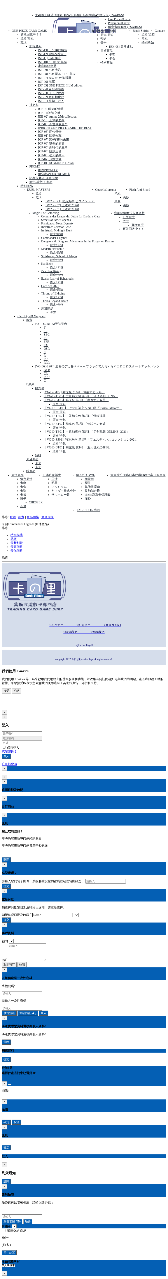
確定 (6, 1122)
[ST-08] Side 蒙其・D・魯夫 (57, 74)
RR (46, 359)
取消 (16, 1122)
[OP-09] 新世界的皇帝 (53, 124)
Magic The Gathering (45, 213)
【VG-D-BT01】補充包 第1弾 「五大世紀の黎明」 (78, 447)
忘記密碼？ (9, 751)
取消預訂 (9, 964)
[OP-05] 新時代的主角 (53, 147)
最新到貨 (16, 543)
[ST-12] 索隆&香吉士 (52, 54)
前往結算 (9, 1252)
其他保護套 (92, 487)
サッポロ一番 (60, 494)
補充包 (33, 105)
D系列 (30, 384)
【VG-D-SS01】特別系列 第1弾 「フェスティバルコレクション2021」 (91, 439)
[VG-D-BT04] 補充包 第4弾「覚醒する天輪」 (74, 392)
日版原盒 (129, 217)
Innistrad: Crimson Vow (56, 227)
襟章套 (89, 479)
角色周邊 (26, 479)
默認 (13, 517)
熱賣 (21, 517)
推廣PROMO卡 (48, 170)
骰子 (23, 498)
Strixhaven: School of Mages (59, 256)
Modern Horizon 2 (52, 249)
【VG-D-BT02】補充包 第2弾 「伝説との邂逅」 (76, 423)
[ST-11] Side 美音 (49, 58)
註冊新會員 (9, 764)
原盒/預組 (27, 38)
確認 (22, 964)
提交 (6, 886)
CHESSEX (36, 502)
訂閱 (6, 1181)
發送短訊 (9, 1013)
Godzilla (100, 189)
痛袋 (88, 498)
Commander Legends (54, 238)
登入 (6, 756)
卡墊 (23, 490)
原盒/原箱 (107, 35)
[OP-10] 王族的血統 (51, 120)
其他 (23, 506)
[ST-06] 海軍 (46, 81)
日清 (54, 479)
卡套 (112, 54)
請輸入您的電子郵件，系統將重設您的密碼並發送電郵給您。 (43, 881)
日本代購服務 (138, 475)
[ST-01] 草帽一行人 (51, 101)
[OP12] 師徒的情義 (50, 109)
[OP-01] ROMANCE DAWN (56, 163)
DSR (47, 348)
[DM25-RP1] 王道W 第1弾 (61, 209)
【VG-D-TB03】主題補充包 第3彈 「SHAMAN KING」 (81, 396)
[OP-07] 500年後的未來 (53, 139)
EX (46, 345)
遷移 (6, 1042)
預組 (103, 39)
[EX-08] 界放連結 (121, 46)
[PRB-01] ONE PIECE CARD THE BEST (65, 128)
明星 (54, 483)
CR (46, 373)
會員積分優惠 (119, 475)
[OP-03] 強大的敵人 (51, 155)
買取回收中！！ (31, 34)
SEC (46, 334)
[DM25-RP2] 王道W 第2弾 (61, 205)
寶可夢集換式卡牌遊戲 (129, 213)
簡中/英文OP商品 (40, 182)
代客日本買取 (156, 475)
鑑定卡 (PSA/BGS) (111, 15)
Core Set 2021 (50, 286)
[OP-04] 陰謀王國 (49, 151)
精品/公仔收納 (85, 475)
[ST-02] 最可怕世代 (51, 97)
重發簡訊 (27, 1013)
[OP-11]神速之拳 (49, 113)
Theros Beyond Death (54, 301)
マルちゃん (59, 487)
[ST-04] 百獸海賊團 (51, 89)
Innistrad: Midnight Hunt (56, 230)
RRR (47, 362)
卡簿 (23, 494)
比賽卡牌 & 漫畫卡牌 (43, 178)
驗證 (28, 1221)
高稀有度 (137, 225)
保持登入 (12, 747)
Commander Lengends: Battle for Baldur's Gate (70, 216)
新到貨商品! (91, 15)
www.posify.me (15, 705)
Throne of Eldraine (53, 293)
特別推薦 (16, 535)
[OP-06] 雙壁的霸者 (51, 143)
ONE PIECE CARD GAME (29, 30)
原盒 (39, 193)
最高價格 (33, 517)
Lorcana (111, 189)
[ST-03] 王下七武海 (51, 93)
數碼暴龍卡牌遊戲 (104, 31)
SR (45, 331)
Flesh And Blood (139, 189)
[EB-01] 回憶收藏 (49, 135)
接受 (6, 690)
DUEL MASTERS (38, 189)
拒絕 (16, 690)
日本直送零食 (52, 475)
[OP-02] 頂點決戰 (49, 159)
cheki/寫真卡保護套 (97, 494)
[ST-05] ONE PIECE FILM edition (60, 85)
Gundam (160, 30)
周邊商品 (106, 50)
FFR (46, 341)
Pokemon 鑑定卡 (119, 23)
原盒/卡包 (56, 245)
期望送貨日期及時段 (17, 915)
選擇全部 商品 (16, 1231)
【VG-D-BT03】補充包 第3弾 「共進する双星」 (76, 400)
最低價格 (47, 517)
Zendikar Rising (51, 271)
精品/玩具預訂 (73, 15)
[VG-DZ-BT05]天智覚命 (51, 324)
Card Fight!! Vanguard (32, 316)
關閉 (6, 859)
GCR (47, 370)
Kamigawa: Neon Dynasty (57, 223)
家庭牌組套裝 (47, 66)
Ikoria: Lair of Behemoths (57, 278)
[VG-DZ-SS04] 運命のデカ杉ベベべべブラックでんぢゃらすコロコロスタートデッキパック (97, 366)
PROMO (34, 166)
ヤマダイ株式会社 (63, 490)
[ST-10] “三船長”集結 (52, 62)
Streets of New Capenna (56, 220)
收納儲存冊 (92, 490)
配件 (88, 483)
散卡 (24, 42)
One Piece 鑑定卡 (119, 19)
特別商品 (27, 186)
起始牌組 (35, 46)
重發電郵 (12, 1221)
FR (45, 338)
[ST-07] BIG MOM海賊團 (55, 77)
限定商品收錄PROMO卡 (54, 174)
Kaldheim (47, 263)
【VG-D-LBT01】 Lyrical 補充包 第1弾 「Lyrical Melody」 (83, 408)
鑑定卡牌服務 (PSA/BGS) (125, 27)
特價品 (30, 471)
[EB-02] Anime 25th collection (57, 116)
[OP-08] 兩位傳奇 (49, 131)
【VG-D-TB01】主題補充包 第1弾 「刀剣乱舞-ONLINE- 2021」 (87, 431)
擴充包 (39, 388)
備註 (5, 960)
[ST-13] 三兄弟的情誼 (52, 50)
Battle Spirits (141, 30)
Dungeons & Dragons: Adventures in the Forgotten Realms (77, 241)
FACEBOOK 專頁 (88, 510)
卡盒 (112, 58)
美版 (126, 197)
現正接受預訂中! (52, 15)
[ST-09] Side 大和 (49, 70)
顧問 (5, 941)
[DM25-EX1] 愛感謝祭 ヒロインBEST (69, 201)
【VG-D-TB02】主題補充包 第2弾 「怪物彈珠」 (76, 416)
